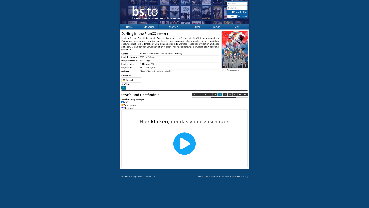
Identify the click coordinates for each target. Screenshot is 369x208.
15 (225, 94)
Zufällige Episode (232, 70)
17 (235, 94)
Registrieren (242, 16)
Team (207, 176)
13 (215, 94)
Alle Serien (149, 26)
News (200, 176)
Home (129, 26)
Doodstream (130, 105)
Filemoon (128, 107)
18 (240, 94)
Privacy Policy (241, 176)
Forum (216, 26)
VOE (126, 102)
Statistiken (216, 176)
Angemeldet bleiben (240, 12)
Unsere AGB (228, 176)
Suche (197, 26)
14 (220, 94)
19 (245, 94)
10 (199, 94)
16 (230, 94)
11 (205, 94)
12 (210, 94)
